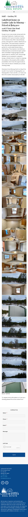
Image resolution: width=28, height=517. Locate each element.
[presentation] (11, 447)
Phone (5, 419)
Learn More (22, 511)
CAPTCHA (5, 443)
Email (5, 425)
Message (5, 431)
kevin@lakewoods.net (6, 478)
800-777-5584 (4, 476)
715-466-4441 (4, 475)
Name (5, 413)
